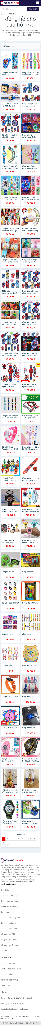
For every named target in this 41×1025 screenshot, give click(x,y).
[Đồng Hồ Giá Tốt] (12, 860)
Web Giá (3, 1018)
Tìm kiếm (33, 9)
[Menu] (37, 2)
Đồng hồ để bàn (7, 974)
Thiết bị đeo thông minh (11, 969)
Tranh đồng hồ (7, 985)
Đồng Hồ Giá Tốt (32, 1023)
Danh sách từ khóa (9, 928)
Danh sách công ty (9, 923)
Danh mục (5, 912)
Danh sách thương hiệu (10, 917)
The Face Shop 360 (25, 1016)
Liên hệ (4, 950)
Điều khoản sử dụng (9, 901)
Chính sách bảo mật (9, 895)
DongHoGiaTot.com (17, 1023)
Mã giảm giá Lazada (9, 939)
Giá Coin (10, 1018)
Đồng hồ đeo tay (8, 963)
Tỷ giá (15, 1016)
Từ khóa (12, 14)
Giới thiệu (5, 890)
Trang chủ (4, 14)
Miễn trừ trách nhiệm (9, 906)
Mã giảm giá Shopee (9, 945)
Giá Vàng (37, 1016)
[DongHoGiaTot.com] (13, 3)
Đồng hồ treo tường (9, 980)
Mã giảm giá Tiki (8, 934)
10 (4, 842)
